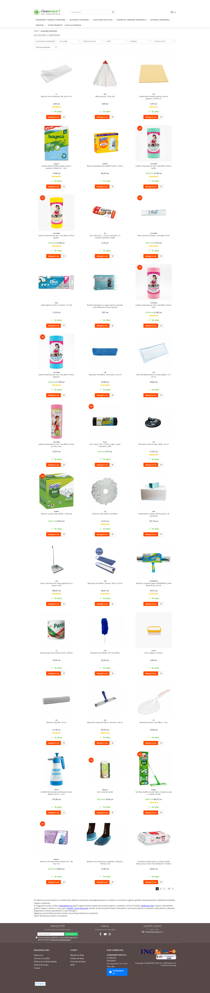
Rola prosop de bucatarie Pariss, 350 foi (56, 653)
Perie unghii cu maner (154, 653)
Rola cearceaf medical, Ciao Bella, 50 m (154, 235)
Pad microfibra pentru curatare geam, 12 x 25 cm (153, 376)
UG (154, 442)
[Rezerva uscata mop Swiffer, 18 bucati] (56, 491)
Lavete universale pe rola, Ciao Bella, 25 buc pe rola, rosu (56, 445)
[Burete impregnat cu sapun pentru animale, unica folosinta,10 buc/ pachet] (105, 282)
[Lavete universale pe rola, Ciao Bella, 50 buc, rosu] (153, 282)
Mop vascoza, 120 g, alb (105, 96)
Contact (37, 968)
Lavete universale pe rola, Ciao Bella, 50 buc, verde (154, 167)
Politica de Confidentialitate (60, 940)
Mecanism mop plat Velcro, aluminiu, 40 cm (105, 722)
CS (56, 650)
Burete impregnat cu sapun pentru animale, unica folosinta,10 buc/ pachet (105, 306)
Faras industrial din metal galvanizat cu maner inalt (56, 584)
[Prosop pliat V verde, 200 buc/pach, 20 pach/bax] (153, 491)
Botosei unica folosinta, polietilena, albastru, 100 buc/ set (105, 862)
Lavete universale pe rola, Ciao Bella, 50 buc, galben (56, 236)
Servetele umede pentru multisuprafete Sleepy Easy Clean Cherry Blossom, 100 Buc (153, 862)
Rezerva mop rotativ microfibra (105, 514)
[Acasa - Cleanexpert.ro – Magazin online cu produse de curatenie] (49, 12)
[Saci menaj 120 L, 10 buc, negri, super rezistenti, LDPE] (105, 421)
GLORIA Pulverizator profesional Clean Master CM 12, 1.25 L (56, 793)
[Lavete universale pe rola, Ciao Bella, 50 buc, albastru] (56, 352)
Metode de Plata (77, 955)
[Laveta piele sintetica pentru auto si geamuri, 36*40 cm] (153, 74)
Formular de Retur (78, 961)
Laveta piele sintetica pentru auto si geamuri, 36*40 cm (153, 97)
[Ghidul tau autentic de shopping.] (40, 984)
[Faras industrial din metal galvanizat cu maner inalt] (56, 560)
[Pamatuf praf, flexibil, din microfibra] (105, 630)
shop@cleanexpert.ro (154, 932)
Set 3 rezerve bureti (105, 792)
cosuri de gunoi (81, 908)
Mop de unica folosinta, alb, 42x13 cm (56, 96)
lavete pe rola (147, 905)
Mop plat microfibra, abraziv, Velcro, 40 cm (105, 583)
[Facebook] (100, 934)
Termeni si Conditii (42, 958)
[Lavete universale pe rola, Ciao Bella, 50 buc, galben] (56, 213)
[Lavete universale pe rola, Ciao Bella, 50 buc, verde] (153, 143)
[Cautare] (113, 12)
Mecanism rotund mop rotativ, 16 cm (154, 444)
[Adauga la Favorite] (64, 117)
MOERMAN (154, 581)
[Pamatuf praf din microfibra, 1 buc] (153, 700)
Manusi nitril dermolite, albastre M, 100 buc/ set (56, 862)
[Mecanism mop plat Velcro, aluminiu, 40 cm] (105, 700)
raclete (70, 908)
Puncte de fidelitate (73, 25)
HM (105, 94)
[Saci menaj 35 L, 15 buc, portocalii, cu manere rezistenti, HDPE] (105, 213)
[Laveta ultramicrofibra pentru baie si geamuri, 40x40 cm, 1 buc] (56, 143)
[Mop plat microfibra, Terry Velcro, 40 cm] (105, 352)
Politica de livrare (41, 965)
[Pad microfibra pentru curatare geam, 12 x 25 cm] (153, 352)
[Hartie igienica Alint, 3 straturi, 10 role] (56, 282)
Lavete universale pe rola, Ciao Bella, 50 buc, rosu (154, 306)
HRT (153, 511)
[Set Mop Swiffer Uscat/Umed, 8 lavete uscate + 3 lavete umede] (153, 769)
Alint (56, 303)
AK (105, 233)
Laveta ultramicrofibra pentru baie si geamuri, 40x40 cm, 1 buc (56, 167)
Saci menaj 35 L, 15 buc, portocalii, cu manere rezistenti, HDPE (105, 236)
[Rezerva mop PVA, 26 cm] (56, 700)
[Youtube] (105, 934)
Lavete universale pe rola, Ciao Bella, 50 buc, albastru (56, 376)
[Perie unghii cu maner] (153, 630)
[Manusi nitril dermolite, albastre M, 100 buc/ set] (56, 839)
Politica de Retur (77, 958)
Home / (37, 31)
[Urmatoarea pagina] (172, 888)
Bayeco (56, 164)
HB (154, 94)
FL (56, 94)
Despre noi (38, 955)
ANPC (72, 965)
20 (169, 888)
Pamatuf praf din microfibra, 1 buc (154, 722)
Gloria (56, 790)
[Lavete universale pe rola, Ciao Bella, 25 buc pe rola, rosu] (56, 421)
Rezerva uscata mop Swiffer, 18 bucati (56, 514)
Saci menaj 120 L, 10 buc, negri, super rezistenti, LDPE (105, 445)
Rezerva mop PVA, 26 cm (56, 722)
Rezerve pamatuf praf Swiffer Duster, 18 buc (105, 166)
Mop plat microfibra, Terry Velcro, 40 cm (105, 375)
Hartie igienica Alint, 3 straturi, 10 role (56, 305)
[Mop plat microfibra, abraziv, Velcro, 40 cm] (105, 560)
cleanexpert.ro (65, 905)
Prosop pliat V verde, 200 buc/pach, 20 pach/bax (153, 515)
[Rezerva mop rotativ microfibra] (105, 491)
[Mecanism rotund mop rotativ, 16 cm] (153, 421)
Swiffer (105, 164)
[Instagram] (110, 934)
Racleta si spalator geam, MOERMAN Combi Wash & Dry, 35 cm (153, 584)
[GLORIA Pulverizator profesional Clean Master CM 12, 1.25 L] (56, 769)
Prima (154, 650)
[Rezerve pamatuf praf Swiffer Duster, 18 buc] (105, 143)
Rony (105, 442)
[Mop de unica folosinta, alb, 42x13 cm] (56, 74)
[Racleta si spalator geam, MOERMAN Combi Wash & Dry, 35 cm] (153, 560)
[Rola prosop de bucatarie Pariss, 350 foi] (56, 630)
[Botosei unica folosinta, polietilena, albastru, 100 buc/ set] (105, 839)
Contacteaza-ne (118, 972)
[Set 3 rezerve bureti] (105, 769)
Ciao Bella (153, 164)
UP (154, 720)
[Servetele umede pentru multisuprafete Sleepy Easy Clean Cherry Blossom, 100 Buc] (153, 839)
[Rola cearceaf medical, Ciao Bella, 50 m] (153, 213)
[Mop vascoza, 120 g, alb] (105, 74)
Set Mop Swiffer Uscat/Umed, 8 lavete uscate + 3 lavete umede (154, 793)
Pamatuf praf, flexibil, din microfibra (105, 653)
